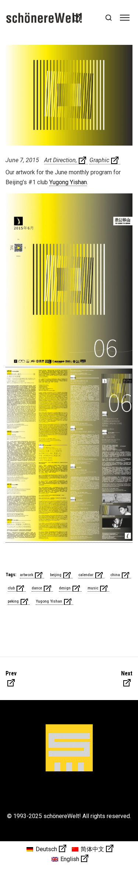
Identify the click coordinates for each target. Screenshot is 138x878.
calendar (85, 574)
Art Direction (60, 160)
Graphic (99, 160)
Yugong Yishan (68, 182)
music (93, 587)
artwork (26, 574)
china (115, 574)
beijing (55, 574)
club (11, 587)
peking (13, 601)
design (65, 587)
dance (37, 587)
